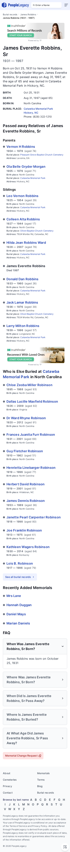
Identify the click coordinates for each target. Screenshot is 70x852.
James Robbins (28, 14)
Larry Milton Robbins (22, 326)
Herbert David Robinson (25, 484)
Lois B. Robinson (19, 563)
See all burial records (18, 576)
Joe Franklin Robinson (24, 530)
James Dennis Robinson (25, 501)
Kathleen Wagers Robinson (28, 547)
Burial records (10, 14)
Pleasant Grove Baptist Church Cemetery (41, 154)
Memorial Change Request (21, 755)
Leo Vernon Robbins (22, 196)
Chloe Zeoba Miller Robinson (29, 385)
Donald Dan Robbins (22, 279)
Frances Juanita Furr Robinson (30, 434)
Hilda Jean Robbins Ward (26, 242)
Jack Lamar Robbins (22, 302)
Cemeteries (10, 779)
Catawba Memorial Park (32, 178)
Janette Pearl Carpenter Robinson (33, 517)
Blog (40, 786)
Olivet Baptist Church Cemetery (36, 230)
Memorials (43, 773)
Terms (41, 779)
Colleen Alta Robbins (23, 219)
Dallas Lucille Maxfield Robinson (32, 401)
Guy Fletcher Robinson (24, 451)
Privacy (7, 786)
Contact (8, 792)
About (6, 773)
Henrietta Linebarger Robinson (30, 467)
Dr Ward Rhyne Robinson (26, 418)
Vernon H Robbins (20, 146)
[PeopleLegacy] (15, 5)
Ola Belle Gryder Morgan (25, 166)
